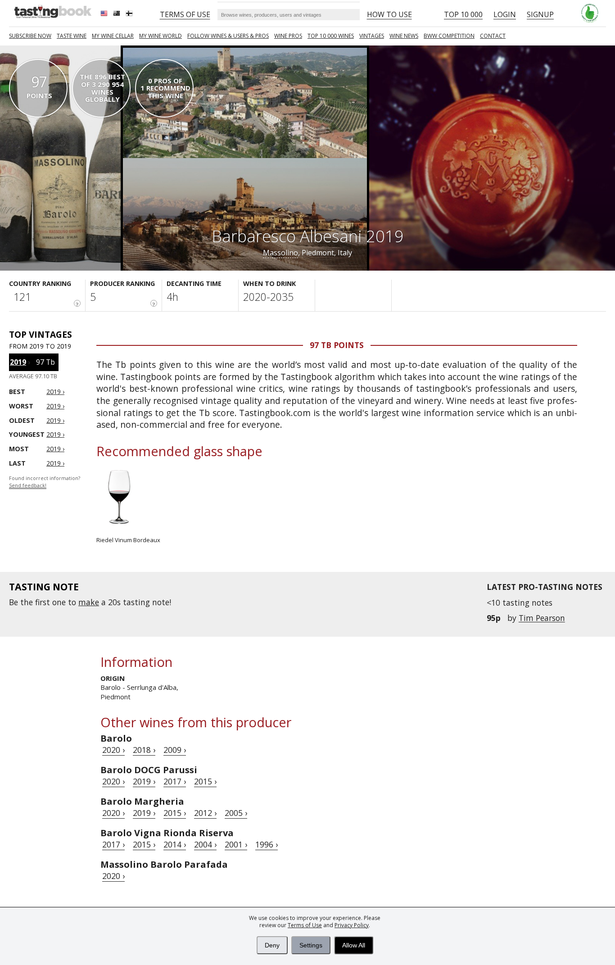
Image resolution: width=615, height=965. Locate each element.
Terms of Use (305, 925)
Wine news (403, 36)
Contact (493, 36)
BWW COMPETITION (449, 36)
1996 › (266, 844)
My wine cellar (113, 36)
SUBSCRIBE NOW (30, 36)
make (88, 602)
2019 (18, 362)
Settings (310, 945)
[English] (105, 14)
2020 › (113, 749)
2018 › (144, 749)
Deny (272, 945)
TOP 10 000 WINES (331, 36)
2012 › (205, 812)
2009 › (174, 749)
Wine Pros (288, 36)
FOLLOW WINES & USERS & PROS (228, 36)
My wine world (160, 36)
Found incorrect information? (44, 482)
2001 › (236, 844)
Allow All (353, 945)
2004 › (205, 844)
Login (504, 14)
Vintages (371, 36)
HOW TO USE (389, 14)
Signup (540, 14)
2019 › (144, 781)
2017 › (174, 781)
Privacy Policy (352, 925)
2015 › (205, 781)
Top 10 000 (463, 14)
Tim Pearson (542, 617)
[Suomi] (130, 14)
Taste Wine (71, 36)
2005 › (236, 812)
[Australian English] (117, 14)
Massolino (280, 253)
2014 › (174, 844)
